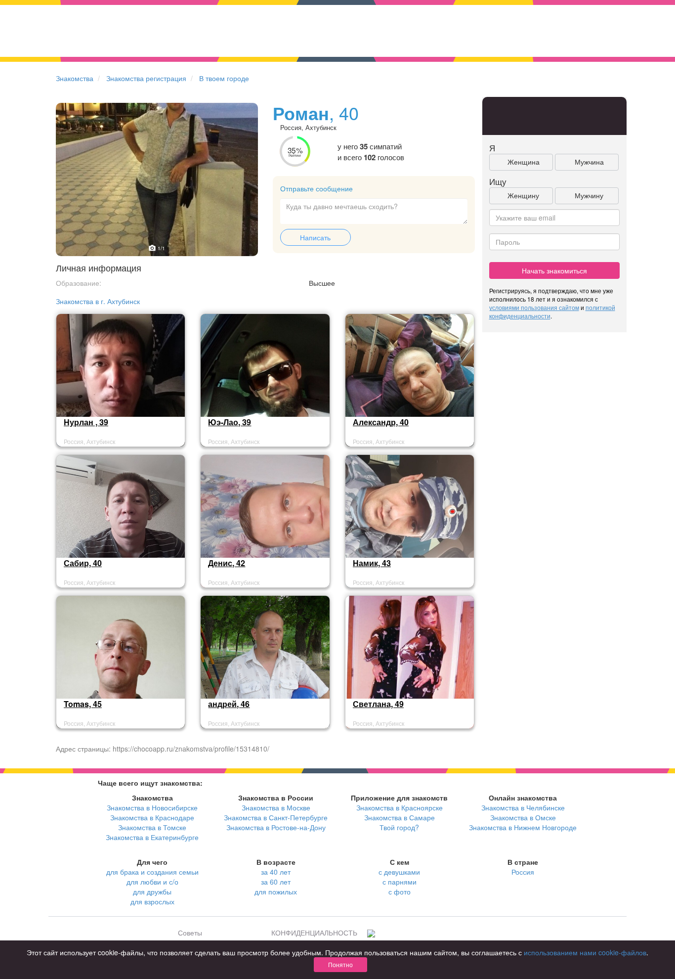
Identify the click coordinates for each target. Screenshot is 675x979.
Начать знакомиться (554, 270)
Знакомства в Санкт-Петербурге (276, 817)
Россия (522, 872)
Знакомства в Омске (523, 817)
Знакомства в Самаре (399, 817)
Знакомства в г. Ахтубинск (98, 301)
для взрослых (152, 901)
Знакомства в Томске (152, 827)
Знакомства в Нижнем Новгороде (523, 827)
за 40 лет (276, 872)
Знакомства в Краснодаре (152, 817)
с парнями (399, 882)
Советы (190, 932)
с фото (399, 891)
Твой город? (399, 827)
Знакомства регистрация (146, 78)
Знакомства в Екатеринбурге (152, 837)
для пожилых (275, 891)
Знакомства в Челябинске (523, 807)
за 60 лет (276, 882)
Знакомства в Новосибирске (152, 807)
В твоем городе (224, 78)
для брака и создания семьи (152, 872)
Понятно (340, 964)
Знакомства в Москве (276, 807)
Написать (315, 237)
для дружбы (152, 891)
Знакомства (74, 78)
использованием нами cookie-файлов (585, 952)
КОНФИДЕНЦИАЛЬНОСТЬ (314, 932)
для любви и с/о (152, 882)
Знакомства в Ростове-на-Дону (276, 827)
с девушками (399, 872)
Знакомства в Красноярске (399, 807)
